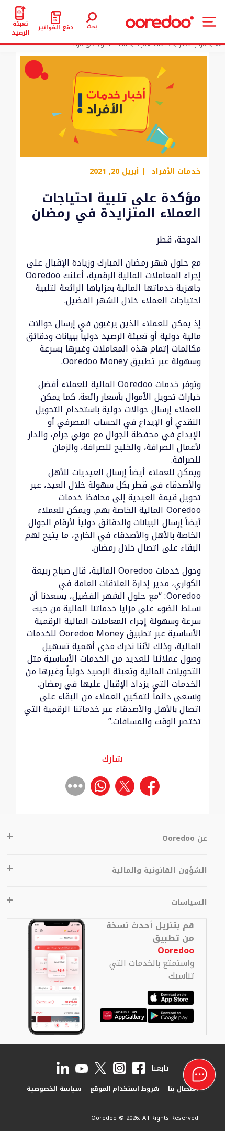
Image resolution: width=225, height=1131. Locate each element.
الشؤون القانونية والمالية (159, 870)
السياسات (189, 902)
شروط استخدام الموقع (125, 1088)
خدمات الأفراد (176, 172)
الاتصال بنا (183, 1088)
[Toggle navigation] (209, 22)
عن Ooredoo (184, 838)
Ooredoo (176, 950)
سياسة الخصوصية (54, 1088)
